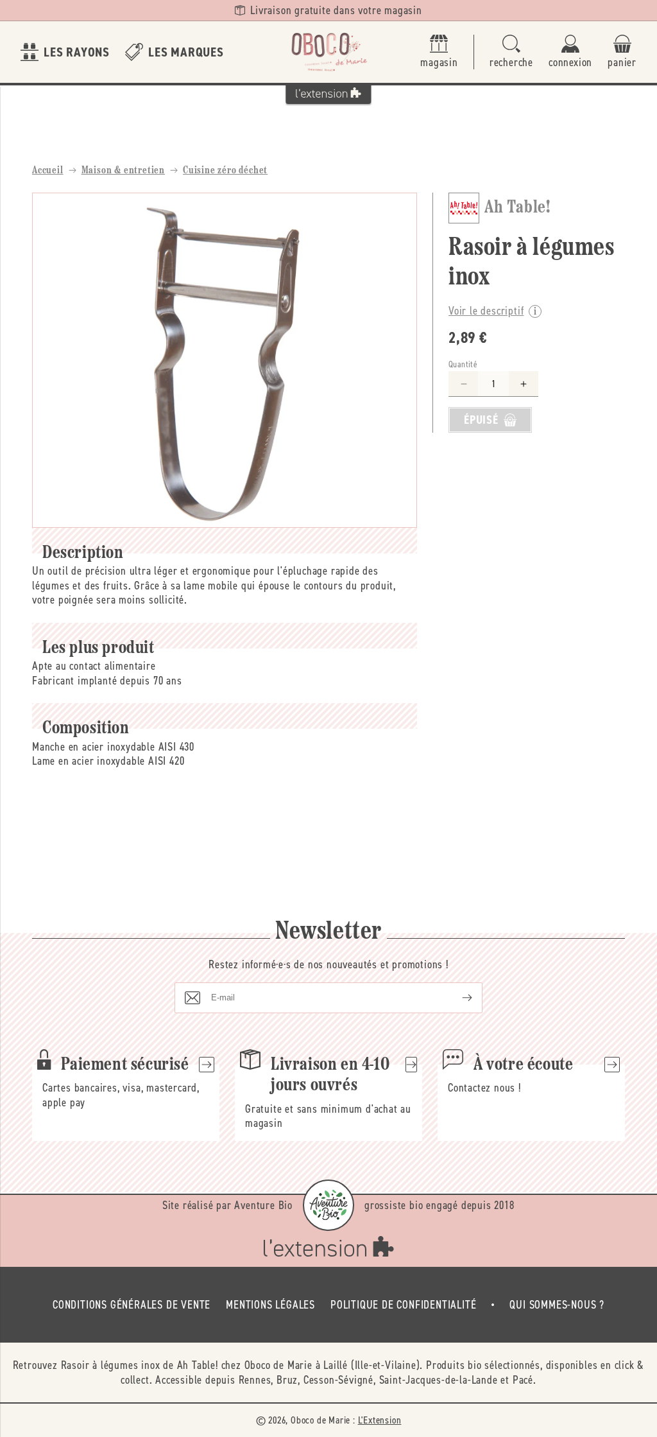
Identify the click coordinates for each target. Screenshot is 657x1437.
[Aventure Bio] (328, 1205)
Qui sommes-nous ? (556, 1304)
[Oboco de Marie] (328, 52)
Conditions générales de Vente (131, 1304)
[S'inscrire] (456, 998)
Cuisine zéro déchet (225, 171)
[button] (511, 52)
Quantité (462, 364)
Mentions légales (270, 1304)
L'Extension (380, 1420)
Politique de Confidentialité (403, 1304)
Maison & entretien (123, 171)
